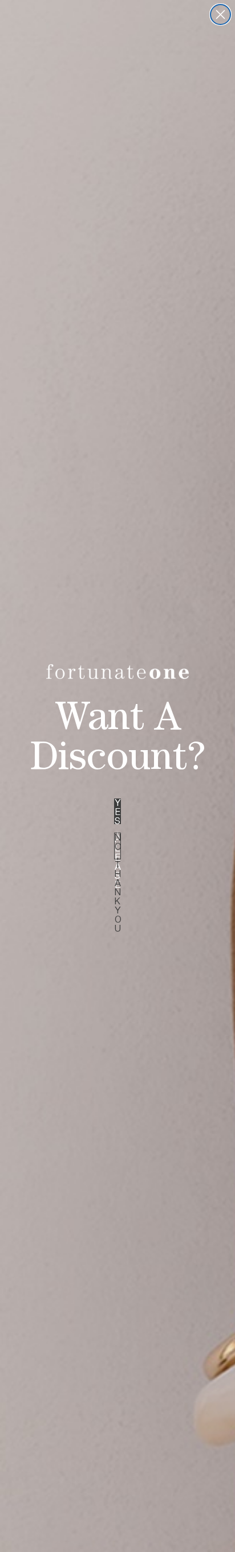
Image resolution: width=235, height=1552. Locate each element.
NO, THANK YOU (118, 846)
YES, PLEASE (118, 811)
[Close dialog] (220, 14)
